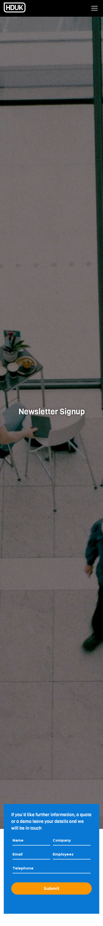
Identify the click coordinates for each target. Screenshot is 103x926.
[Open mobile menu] (94, 8)
